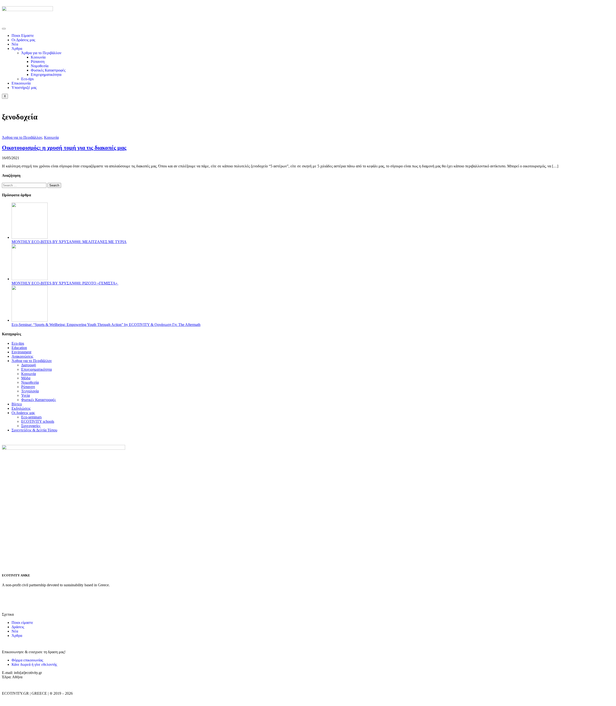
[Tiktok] (34, 597)
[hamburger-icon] (4, 28)
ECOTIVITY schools (37, 421)
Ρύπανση (38, 61)
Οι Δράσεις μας (23, 40)
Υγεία (25, 395)
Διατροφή (28, 365)
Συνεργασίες (30, 426)
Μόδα (25, 378)
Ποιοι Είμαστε (23, 35)
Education (19, 348)
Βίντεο (17, 404)
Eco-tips (27, 79)
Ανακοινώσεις (22, 356)
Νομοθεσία (39, 66)
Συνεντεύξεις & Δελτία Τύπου (34, 430)
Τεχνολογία (30, 391)
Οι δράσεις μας (23, 413)
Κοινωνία (38, 57)
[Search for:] (24, 185)
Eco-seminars (31, 417)
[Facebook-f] (8, 597)
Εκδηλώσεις (21, 408)
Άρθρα (17, 48)
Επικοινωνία (21, 83)
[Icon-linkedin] (60, 597)
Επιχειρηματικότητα (46, 75)
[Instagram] (21, 597)
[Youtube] (47, 597)
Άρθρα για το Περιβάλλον (41, 53)
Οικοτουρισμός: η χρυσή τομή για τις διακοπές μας (64, 148)
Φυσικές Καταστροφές (48, 70)
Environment (21, 352)
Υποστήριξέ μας (24, 88)
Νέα (15, 44)
